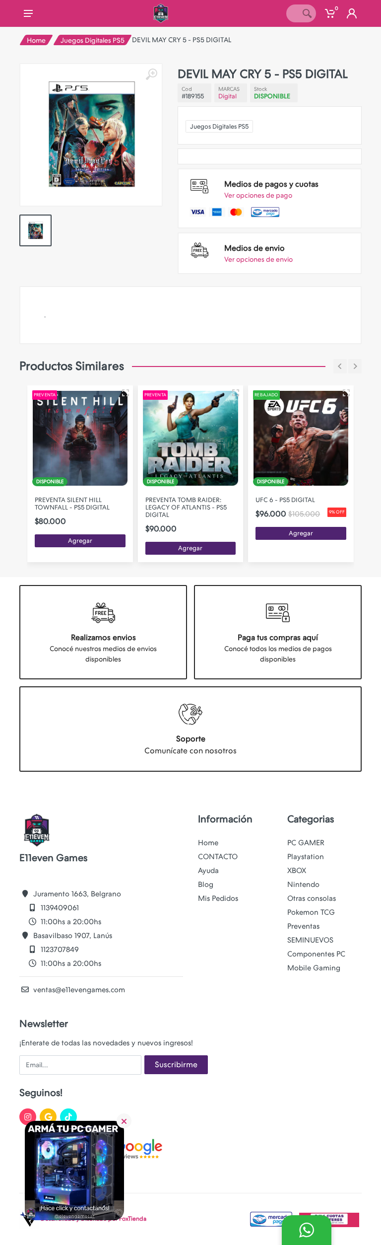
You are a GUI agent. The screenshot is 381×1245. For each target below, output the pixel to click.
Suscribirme (176, 1064)
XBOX (296, 871)
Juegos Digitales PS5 (93, 40)
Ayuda (208, 871)
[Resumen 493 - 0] (346, 392)
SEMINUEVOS (310, 940)
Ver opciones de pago (258, 195)
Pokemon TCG (311, 912)
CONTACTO (218, 857)
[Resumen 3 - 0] (125, 392)
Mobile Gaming (313, 968)
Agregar (80, 540)
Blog (205, 884)
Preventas (303, 926)
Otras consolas (311, 898)
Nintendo (303, 884)
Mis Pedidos (218, 898)
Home (36, 40)
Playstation (305, 857)
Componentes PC (316, 954)
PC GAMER (305, 843)
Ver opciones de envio (258, 259)
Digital (227, 96)
